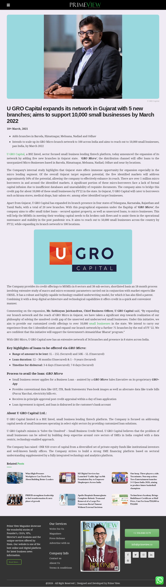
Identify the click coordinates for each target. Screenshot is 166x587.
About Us (54, 563)
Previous (76, 546)
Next (124, 546)
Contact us (55, 558)
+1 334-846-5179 (142, 532)
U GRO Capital (15, 154)
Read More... (14, 562)
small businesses (99, 323)
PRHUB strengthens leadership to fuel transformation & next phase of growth (39, 498)
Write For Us (56, 528)
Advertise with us (59, 543)
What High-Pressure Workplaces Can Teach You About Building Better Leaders (39, 476)
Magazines (55, 533)
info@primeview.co (142, 544)
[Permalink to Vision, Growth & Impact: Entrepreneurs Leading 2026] (108, 546)
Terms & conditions (60, 567)
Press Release (57, 538)
